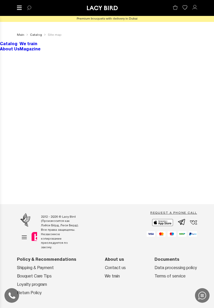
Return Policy (29, 292)
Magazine (30, 48)
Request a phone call (173, 212)
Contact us (115, 267)
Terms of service (170, 276)
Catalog (8, 43)
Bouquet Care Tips (34, 276)
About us (114, 259)
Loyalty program (32, 284)
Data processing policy (175, 267)
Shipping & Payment (35, 267)
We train (28, 43)
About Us (10, 48)
